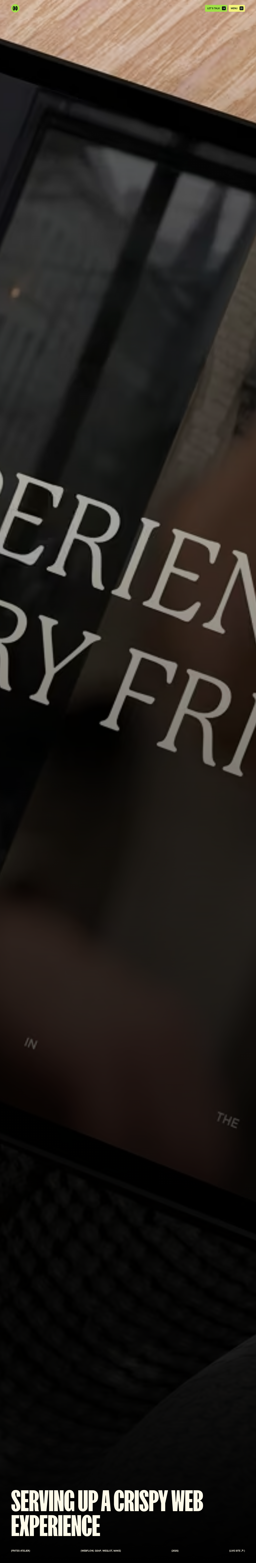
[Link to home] (15, 8)
